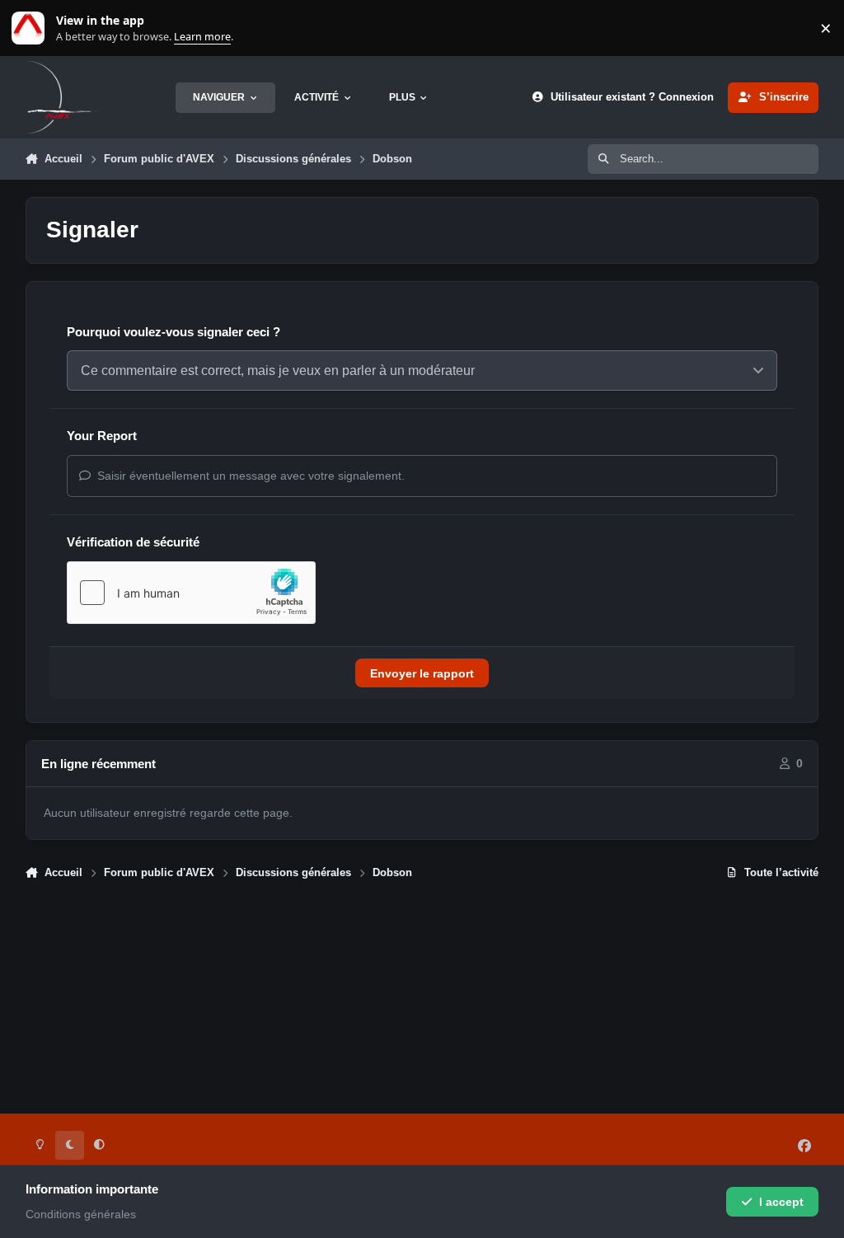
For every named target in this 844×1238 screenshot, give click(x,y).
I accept (781, 1201)
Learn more (31, 28)
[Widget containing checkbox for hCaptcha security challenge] (191, 592)
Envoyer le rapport (422, 673)
